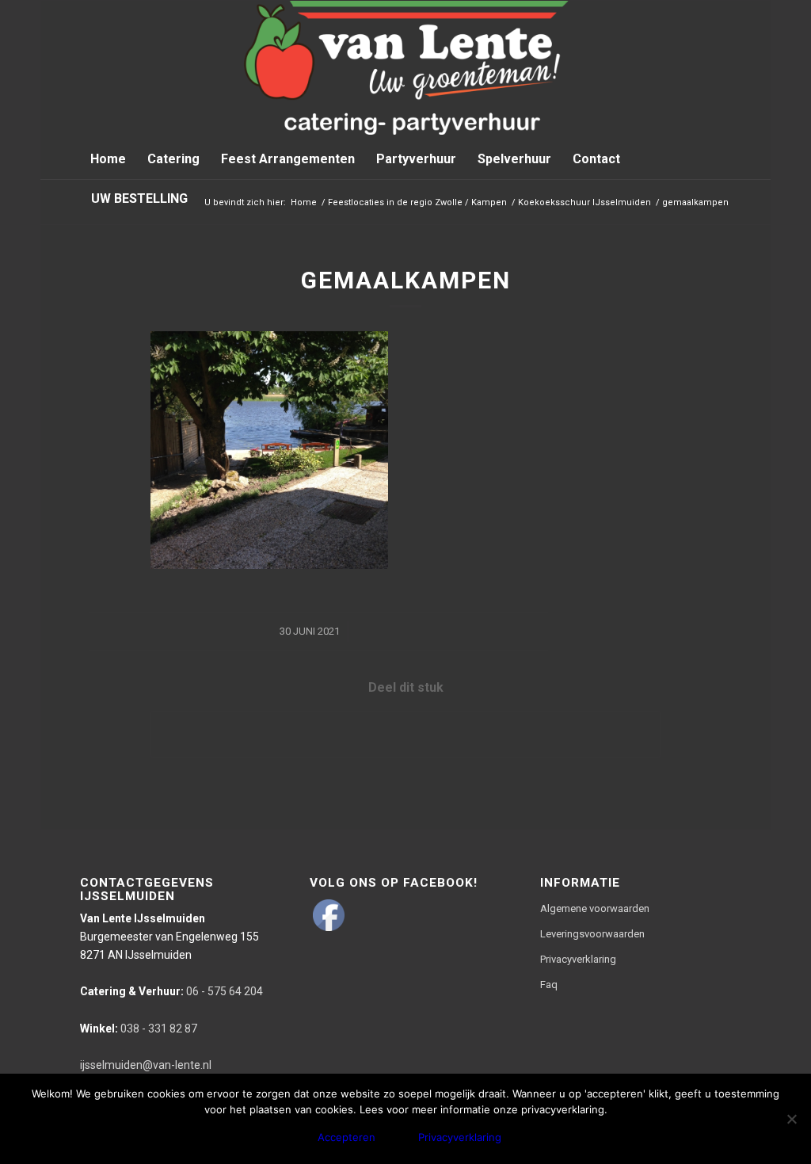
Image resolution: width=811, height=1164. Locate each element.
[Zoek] (720, 199)
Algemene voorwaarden (594, 908)
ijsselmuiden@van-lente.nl (145, 1065)
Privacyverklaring (578, 959)
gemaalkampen (406, 280)
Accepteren (346, 1137)
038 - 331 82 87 (138, 1028)
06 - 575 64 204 (171, 991)
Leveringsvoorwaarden (592, 934)
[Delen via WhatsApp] (405, 734)
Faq (549, 984)
